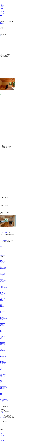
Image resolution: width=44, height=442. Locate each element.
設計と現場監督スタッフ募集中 (4, 240)
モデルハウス (2, 433)
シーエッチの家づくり (3, 432)
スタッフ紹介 (2, 435)
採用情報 (2, 439)
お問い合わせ (2, 440)
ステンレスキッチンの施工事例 (3, 232)
